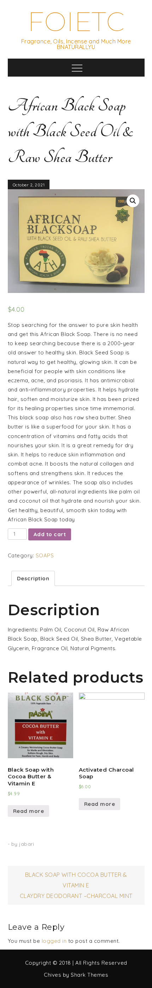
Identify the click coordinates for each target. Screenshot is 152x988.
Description (33, 578)
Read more (28, 811)
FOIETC (76, 22)
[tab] (33, 578)
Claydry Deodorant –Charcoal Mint (76, 895)
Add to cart (50, 534)
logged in (54, 941)
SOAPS (45, 555)
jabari (26, 844)
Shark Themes (89, 974)
